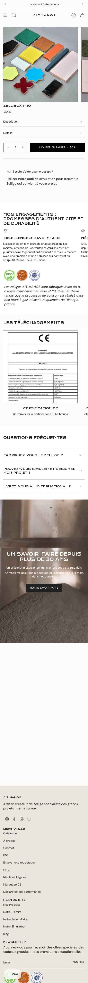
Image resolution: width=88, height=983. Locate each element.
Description (10, 121)
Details (7, 133)
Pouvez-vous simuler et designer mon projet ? (39, 470)
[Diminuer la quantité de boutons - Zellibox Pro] (8, 147)
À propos (9, 841)
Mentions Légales (14, 877)
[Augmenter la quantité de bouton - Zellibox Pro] (23, 147)
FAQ (5, 855)
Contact (8, 848)
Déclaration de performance (22, 892)
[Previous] (5, 4)
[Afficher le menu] (5, 15)
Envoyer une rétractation (19, 862)
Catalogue (10, 833)
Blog (6, 934)
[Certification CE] (40, 365)
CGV (6, 870)
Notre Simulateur (14, 926)
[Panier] (82, 15)
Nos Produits (11, 904)
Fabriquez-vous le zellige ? (33, 455)
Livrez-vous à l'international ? (37, 486)
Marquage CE (12, 884)
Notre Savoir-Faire (15, 919)
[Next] (83, 4)
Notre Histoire (12, 912)
